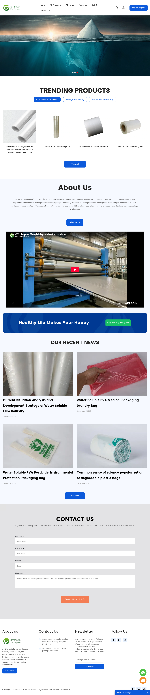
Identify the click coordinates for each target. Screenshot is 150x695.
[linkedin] (119, 640)
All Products (55, 5)
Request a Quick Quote (118, 322)
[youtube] (125, 640)
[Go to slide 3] (77, 72)
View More (75, 222)
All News (70, 5)
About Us (83, 5)
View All (75, 164)
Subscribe (90, 666)
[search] (117, 8)
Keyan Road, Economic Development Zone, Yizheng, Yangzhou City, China (55, 641)
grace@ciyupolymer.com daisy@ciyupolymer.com (54, 649)
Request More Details (75, 599)
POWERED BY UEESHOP (61, 689)
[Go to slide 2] (75, 72)
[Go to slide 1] (72, 72)
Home (42, 5)
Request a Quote (138, 7)
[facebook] (113, 640)
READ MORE (75, 496)
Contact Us (45, 10)
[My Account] (123, 7)
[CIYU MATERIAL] (142, 672)
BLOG (94, 5)
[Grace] (142, 680)
